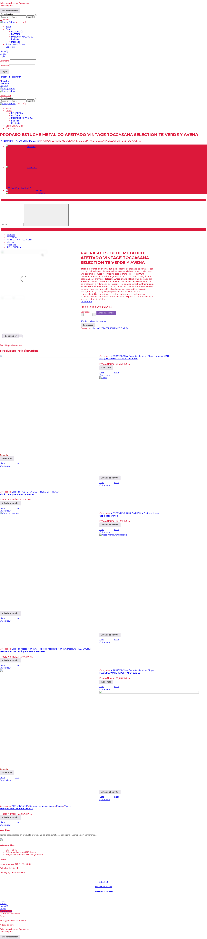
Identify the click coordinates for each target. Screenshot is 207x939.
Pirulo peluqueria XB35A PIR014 (17, 494)
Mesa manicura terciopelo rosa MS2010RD (22, 651)
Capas (156, 513)
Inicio (2, 141)
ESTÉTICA (32, 167)
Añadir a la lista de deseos (93, 321)
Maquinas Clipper (146, 356)
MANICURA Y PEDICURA (18, 188)
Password (4, 66)
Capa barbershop (108, 516)
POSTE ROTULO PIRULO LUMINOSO (40, 492)
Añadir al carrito (106, 313)
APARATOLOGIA (119, 356)
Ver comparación (10, 11)
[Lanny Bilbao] (7, 22)
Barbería (9, 141)
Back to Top (6, 911)
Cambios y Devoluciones (103, 891)
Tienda (3, 903)
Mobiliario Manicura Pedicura (62, 649)
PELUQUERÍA (14, 247)
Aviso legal (103, 882)
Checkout (5, 83)
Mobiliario (40, 193)
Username (4, 61)
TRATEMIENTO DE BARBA (26, 141)
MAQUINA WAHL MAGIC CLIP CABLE (118, 358)
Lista (4, 51)
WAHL (167, 356)
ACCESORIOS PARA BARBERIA (127, 513)
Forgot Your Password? (10, 77)
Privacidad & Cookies (103, 887)
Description (11, 336)
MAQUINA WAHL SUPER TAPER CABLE (119, 673)
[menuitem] (8, 26)
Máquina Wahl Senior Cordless (16, 808)
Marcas (38, 190)
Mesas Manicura (29, 649)
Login (3, 54)
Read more (86, 301)
